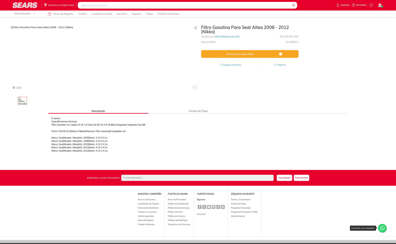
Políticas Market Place (178, 220)
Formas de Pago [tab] (198, 110)
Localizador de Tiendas (148, 203)
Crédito (82, 13)
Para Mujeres (285, 178)
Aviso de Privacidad (177, 199)
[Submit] (293, 5)
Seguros (136, 13)
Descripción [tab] (98, 110)
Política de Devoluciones (178, 208)
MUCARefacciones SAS (227, 36)
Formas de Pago (238, 203)
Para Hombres (301, 178)
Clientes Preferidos (168, 13)
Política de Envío (175, 212)
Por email (201, 214)
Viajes (149, 13)
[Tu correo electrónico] (198, 178)
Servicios (122, 13)
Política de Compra (176, 216)
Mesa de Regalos (63, 13)
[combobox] (187, 5)
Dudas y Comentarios (241, 199)
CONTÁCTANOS (205, 194)
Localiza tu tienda (102, 13)
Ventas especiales (146, 216)
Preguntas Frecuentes (241, 208)
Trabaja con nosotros (147, 212)
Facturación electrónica (148, 208)
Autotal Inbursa (238, 216)
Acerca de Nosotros (146, 199)
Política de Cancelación (178, 203)
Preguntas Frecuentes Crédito (244, 212)
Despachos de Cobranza (179, 224)
